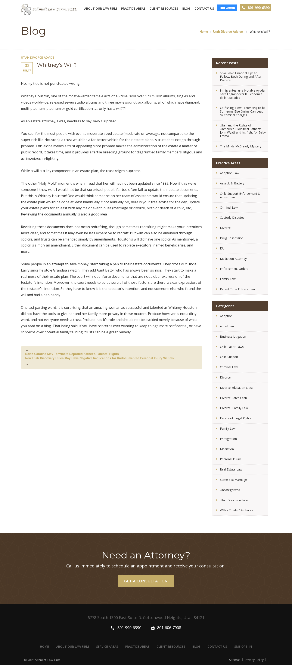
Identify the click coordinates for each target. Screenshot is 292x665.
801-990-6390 (259, 7)
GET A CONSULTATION (146, 580)
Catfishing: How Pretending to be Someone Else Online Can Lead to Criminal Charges (242, 111)
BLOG (186, 8)
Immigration (228, 439)
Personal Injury (230, 459)
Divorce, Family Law (234, 408)
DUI (222, 248)
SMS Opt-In (243, 646)
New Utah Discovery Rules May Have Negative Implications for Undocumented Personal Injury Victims (99, 361)
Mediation (227, 449)
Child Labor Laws (232, 347)
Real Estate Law (231, 469)
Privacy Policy (254, 659)
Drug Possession (231, 238)
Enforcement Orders (234, 269)
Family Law (228, 279)
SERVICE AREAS (107, 646)
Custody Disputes (232, 217)
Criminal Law (229, 207)
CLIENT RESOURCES (164, 8)
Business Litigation (233, 336)
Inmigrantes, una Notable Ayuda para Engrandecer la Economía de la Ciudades (242, 94)
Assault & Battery (232, 183)
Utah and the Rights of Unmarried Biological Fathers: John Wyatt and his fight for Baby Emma (243, 130)
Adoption (226, 316)
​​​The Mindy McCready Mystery (240, 146)
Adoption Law (229, 173)
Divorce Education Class (236, 388)
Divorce (225, 228)
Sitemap (234, 659)
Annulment (227, 326)
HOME (44, 646)
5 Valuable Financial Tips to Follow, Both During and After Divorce (240, 76)
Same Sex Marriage (233, 480)
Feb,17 (27, 67)
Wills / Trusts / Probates (236, 510)
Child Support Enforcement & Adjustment (240, 195)
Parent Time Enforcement (238, 289)
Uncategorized (230, 490)
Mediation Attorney (233, 259)
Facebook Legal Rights (235, 418)
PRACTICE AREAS (133, 8)
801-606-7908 (169, 627)
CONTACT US (204, 8)
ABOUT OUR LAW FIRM (100, 8)
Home (204, 31)
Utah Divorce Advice (228, 31)
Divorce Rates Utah (233, 398)
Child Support (229, 357)
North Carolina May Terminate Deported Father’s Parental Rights (72, 352)
